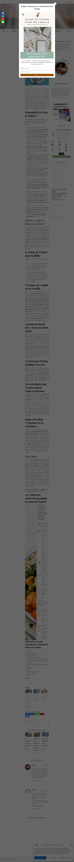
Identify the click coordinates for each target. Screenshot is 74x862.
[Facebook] (2, 13)
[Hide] (2, 24)
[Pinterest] (2, 18)
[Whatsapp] (2, 21)
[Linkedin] (2, 16)
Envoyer (37, 75)
